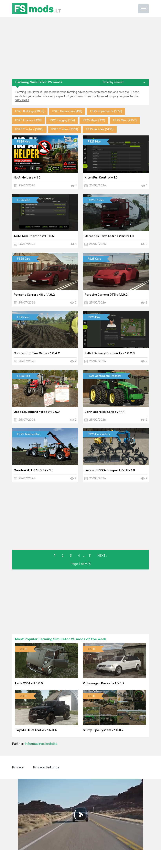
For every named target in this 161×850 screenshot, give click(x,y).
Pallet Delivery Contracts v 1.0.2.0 (109, 353)
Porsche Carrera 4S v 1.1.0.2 (34, 294)
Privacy (18, 767)
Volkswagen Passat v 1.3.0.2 (103, 683)
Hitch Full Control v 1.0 (101, 177)
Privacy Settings (46, 767)
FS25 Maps (94, 120)
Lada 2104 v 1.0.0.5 (29, 683)
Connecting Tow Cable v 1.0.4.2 (37, 353)
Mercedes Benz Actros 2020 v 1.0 (109, 236)
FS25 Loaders (28, 120)
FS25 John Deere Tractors (104, 376)
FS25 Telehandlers (29, 434)
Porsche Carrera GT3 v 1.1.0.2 (106, 294)
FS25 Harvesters (67, 111)
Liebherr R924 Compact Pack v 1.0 (109, 470)
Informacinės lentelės (41, 744)
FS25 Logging (62, 120)
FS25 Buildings (29, 111)
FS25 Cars (23, 258)
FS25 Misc (125, 120)
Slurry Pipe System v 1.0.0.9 (103, 730)
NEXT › (102, 555)
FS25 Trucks (96, 200)
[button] (143, 8)
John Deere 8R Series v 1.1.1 (104, 412)
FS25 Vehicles (99, 129)
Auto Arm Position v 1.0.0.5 (34, 236)
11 (90, 555)
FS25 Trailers (64, 129)
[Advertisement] (80, 47)
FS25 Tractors (29, 129)
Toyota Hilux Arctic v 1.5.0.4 (36, 730)
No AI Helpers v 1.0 (27, 177)
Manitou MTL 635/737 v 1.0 (33, 470)
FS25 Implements (106, 111)
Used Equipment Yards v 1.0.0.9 (37, 412)
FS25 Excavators (99, 434)
